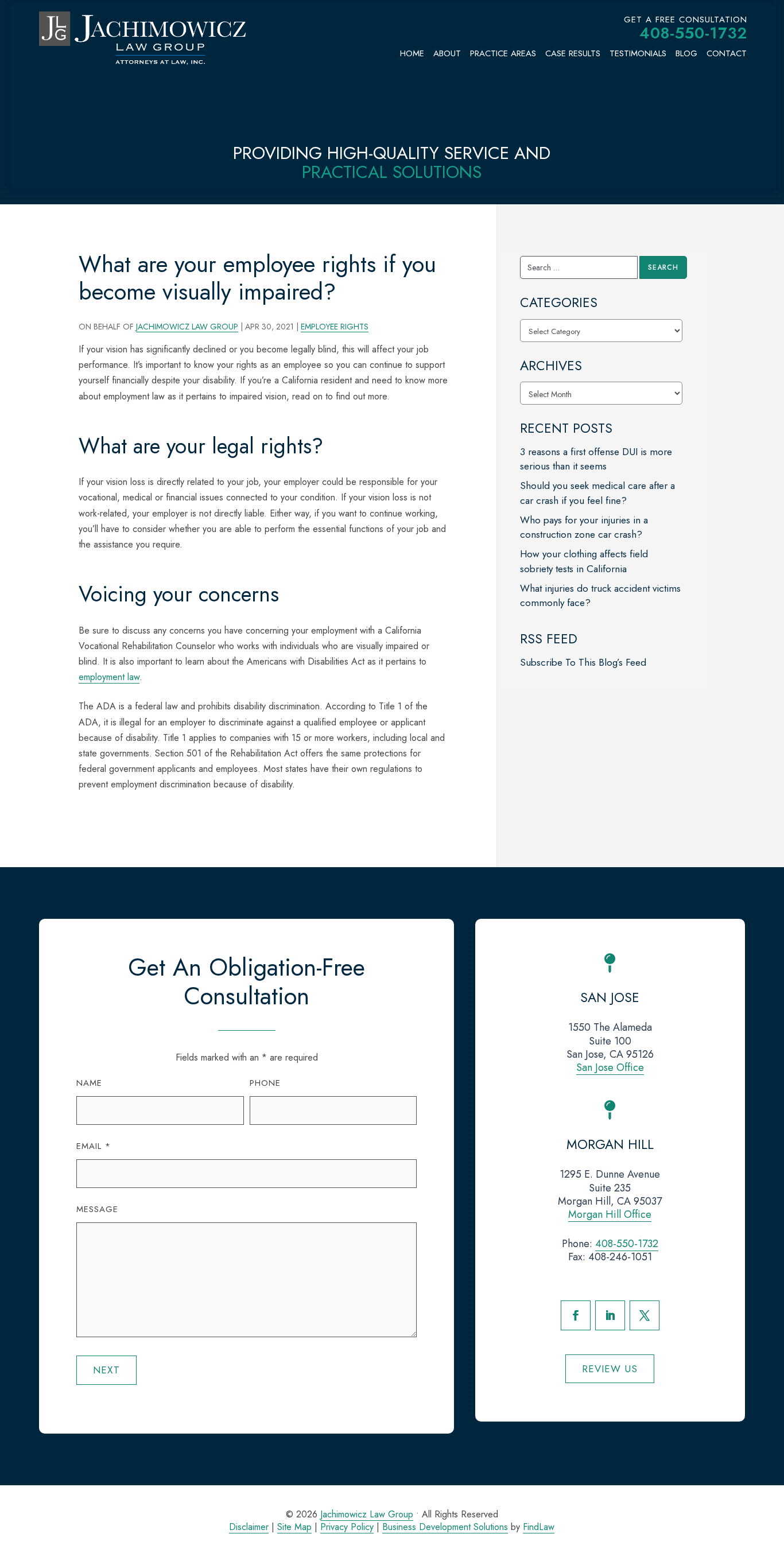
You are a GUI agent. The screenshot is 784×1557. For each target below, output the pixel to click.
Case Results (572, 53)
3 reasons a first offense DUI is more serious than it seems (596, 459)
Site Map (294, 1526)
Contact (727, 53)
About (447, 53)
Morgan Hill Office (609, 1214)
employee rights (334, 326)
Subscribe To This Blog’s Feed (583, 662)
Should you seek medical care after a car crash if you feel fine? (597, 493)
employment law (109, 677)
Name (89, 1083)
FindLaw (538, 1526)
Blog (686, 53)
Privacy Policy (347, 1526)
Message (97, 1209)
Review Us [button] (610, 1369)
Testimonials (638, 53)
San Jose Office (610, 1067)
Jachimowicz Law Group (187, 326)
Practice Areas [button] (503, 53)
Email (93, 1146)
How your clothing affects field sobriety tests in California (584, 561)
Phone (265, 1083)
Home (412, 53)
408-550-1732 (693, 33)
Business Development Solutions (445, 1526)
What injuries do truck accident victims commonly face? (600, 595)
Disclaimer (249, 1526)
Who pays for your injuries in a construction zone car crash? (584, 527)
